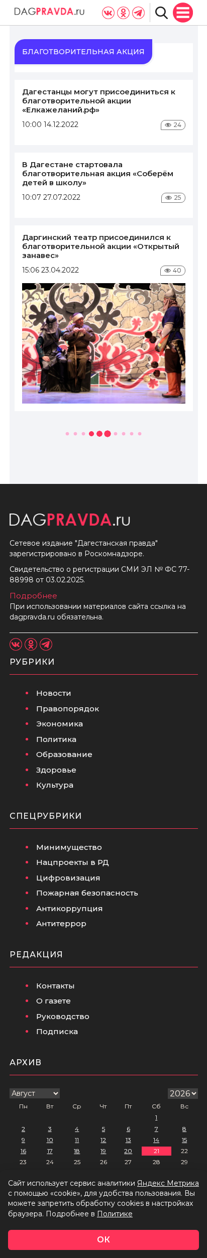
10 (50, 1140)
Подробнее (33, 595)
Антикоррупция (69, 908)
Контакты (55, 985)
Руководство (62, 1016)
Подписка (57, 1031)
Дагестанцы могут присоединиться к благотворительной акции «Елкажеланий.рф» (98, 100)
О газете (53, 1000)
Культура (54, 785)
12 (103, 1140)
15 (184, 1140)
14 (156, 1140)
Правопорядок (67, 708)
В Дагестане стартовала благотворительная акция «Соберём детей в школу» (97, 173)
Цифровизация (68, 878)
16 (23, 1151)
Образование (64, 754)
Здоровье (56, 770)
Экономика (59, 723)
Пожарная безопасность (87, 893)
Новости (53, 693)
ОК (103, 1239)
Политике (115, 1213)
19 (103, 1151)
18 (77, 1151)
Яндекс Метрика (168, 1183)
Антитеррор (61, 923)
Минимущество (69, 847)
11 (77, 1140)
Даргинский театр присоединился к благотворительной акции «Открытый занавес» (100, 246)
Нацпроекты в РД (72, 862)
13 (128, 1140)
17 (50, 1151)
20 (128, 1151)
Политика (56, 739)
